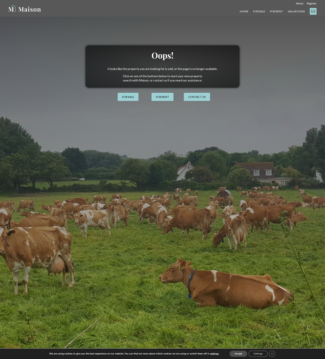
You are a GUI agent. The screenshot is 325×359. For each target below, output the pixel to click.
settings (214, 353)
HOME (244, 11)
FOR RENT (276, 11)
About (299, 3)
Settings (258, 353)
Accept (238, 353)
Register (312, 3)
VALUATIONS (296, 11)
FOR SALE (259, 11)
